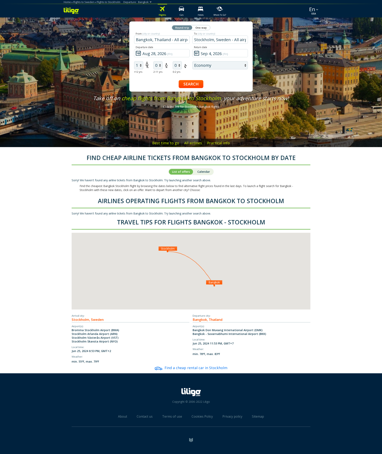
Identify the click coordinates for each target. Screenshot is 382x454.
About (122, 416)
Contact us (145, 416)
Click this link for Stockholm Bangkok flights (191, 107)
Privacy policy (232, 416)
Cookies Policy (202, 416)
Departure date (144, 47)
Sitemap (258, 416)
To (204, 33)
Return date (200, 47)
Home (67, 2)
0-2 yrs (176, 72)
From (148, 33)
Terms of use (172, 416)
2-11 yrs (157, 72)
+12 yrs (138, 72)
